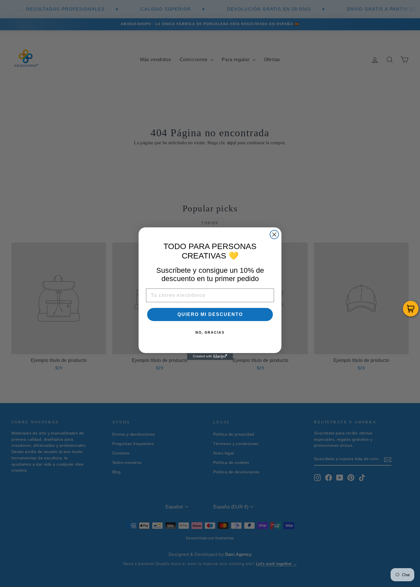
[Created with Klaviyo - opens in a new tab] (210, 356)
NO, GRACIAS (210, 332)
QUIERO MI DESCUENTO (210, 314)
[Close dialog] (274, 234)
